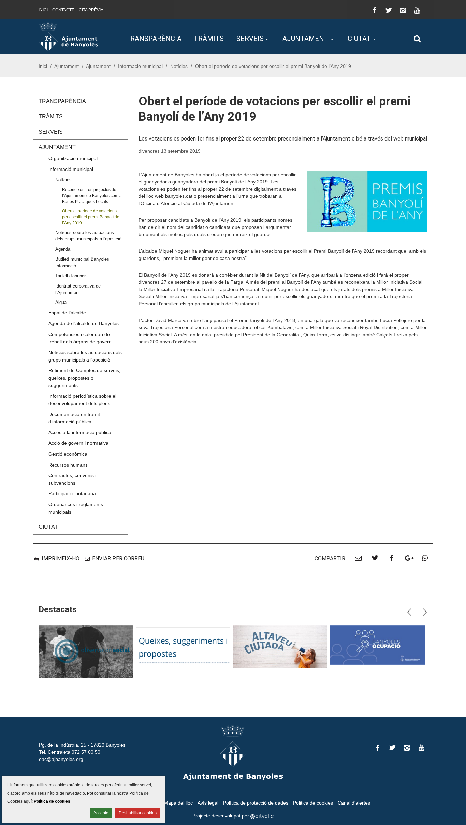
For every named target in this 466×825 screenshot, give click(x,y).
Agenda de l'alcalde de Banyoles (83, 323)
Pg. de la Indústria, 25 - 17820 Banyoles (82, 745)
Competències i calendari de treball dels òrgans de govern (80, 338)
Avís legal (208, 803)
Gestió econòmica (67, 454)
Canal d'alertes (354, 803)
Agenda (62, 249)
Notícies (179, 66)
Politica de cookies (313, 803)
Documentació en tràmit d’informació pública (74, 418)
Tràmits (209, 38)
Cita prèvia (91, 10)
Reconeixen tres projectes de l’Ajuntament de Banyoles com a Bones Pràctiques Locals (92, 195)
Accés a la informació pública (79, 432)
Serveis (250, 38)
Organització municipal (73, 158)
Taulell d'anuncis (71, 275)
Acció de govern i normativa (78, 443)
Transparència (153, 38)
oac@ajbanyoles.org (61, 759)
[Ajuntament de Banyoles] (68, 36)
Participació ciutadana (72, 493)
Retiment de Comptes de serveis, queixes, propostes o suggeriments (84, 378)
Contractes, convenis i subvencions (72, 479)
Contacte (63, 10)
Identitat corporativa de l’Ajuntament (78, 289)
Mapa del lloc (178, 803)
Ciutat (359, 38)
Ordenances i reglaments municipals (75, 508)
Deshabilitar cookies (138, 813)
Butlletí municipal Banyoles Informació (82, 262)
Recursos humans (68, 465)
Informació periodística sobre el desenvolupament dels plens (82, 399)
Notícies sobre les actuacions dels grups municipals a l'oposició (88, 235)
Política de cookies (52, 801)
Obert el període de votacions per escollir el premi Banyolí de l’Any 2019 (90, 217)
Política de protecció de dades (255, 803)
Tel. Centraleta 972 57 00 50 (69, 752)
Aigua (61, 302)
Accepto (100, 813)
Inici (43, 10)
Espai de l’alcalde (67, 312)
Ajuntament (305, 38)
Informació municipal (140, 66)
